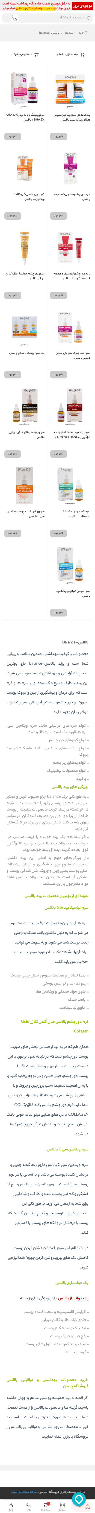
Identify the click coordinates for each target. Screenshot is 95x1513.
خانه (79, 33)
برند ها (67, 33)
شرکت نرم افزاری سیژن (24, 1492)
